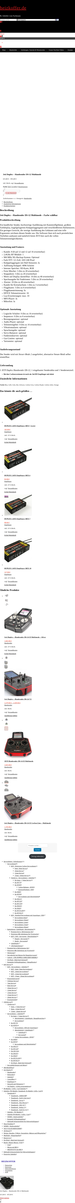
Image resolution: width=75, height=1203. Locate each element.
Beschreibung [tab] (8, 202)
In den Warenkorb (11, 193)
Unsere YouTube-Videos (56, 50)
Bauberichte (13, 50)
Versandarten (8, 1170)
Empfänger (8, 432)
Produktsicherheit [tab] (9, 206)
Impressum (8, 1167)
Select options (4, 1198)
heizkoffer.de (13, 7)
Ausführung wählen (10, 716)
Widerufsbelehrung (10, 1168)
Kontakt (70, 50)
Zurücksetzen (23, 187)
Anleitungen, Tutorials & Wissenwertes (33, 50)
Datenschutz (8, 1165)
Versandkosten (19, 183)
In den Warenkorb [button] (10, 442)
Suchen (37, 850)
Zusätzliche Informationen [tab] (12, 204)
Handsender (28, 198)
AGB (6, 1172)
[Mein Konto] (0, 31)
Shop (3, 50)
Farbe (5, 187)
